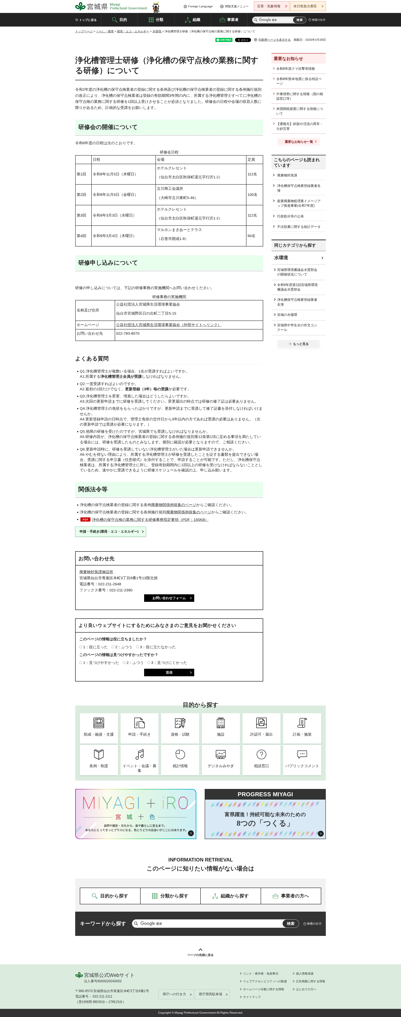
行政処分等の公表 (290, 216)
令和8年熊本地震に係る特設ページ (299, 81)
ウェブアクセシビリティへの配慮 (265, 981)
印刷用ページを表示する (275, 39)
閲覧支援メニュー (237, 6)
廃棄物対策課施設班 (96, 572)
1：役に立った (95, 647)
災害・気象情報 (268, 6)
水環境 (157, 31)
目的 (123, 19)
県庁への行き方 (174, 994)
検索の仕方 (319, 19)
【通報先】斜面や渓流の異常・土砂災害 (299, 126)
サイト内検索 (255, 20)
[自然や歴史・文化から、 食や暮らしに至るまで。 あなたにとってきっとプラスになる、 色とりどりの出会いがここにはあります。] (135, 828)
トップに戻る (88, 20)
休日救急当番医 (305, 6)
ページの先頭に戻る (200, 955)
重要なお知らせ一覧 (299, 141)
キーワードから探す (103, 923)
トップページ (84, 31)
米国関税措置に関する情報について (299, 111)
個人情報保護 (304, 973)
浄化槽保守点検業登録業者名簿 (299, 188)
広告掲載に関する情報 (310, 981)
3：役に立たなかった (158, 647)
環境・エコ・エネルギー (133, 31)
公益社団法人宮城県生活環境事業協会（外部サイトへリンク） (168, 325)
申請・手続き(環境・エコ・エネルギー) (109, 531)
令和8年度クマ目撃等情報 (295, 68)
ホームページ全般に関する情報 (263, 989)
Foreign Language (200, 6)
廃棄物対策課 (287, 175)
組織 (196, 19)
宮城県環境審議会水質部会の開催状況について (297, 272)
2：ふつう (123, 647)
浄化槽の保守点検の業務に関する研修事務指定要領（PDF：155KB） (150, 520)
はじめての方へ (306, 989)
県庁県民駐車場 (210, 994)
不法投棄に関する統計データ (299, 226)
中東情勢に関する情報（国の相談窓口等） (299, 96)
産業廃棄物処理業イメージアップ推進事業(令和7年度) (299, 203)
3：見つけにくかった (169, 663)
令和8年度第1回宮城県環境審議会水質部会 (297, 287)
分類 (159, 19)
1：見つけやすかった (101, 663)
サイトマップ (252, 997)
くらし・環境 (105, 31)
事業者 (233, 19)
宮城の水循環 (287, 314)
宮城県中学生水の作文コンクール (297, 327)
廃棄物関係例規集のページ (173, 505)
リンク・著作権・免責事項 (260, 973)
